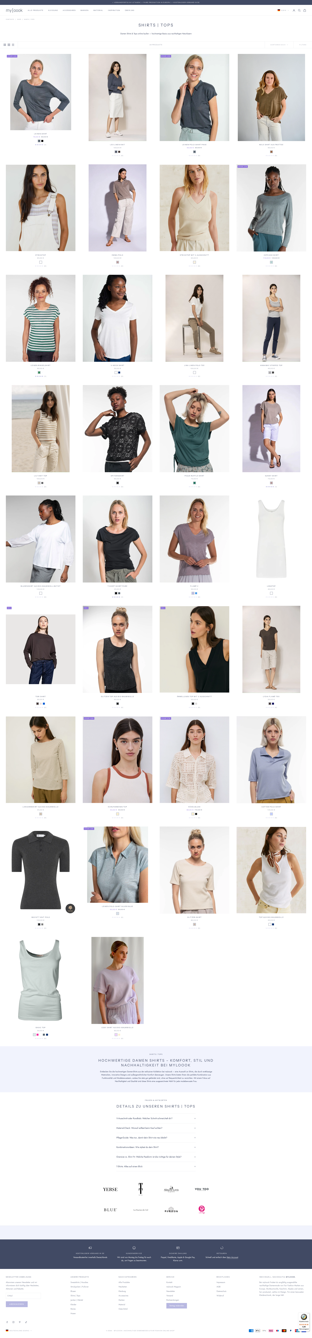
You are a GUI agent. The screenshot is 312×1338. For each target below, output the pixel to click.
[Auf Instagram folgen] (13, 1322)
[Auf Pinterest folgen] (20, 1322)
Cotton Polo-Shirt (271, 807)
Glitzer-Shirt (194, 917)
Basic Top (41, 1027)
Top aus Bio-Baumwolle (271, 917)
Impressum (221, 1282)
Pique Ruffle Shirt (194, 476)
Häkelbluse (194, 807)
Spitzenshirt (117, 476)
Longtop (271, 586)
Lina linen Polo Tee (194, 365)
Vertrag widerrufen (176, 1305)
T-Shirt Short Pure (117, 586)
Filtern (302, 45)
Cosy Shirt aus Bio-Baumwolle (118, 1027)
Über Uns (129, 10)
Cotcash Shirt (271, 255)
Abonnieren (16, 1304)
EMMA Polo (117, 255)
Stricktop (40, 255)
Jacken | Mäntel (77, 1300)
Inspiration (114, 10)
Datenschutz (221, 1291)
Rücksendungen (172, 1300)
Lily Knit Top (40, 476)
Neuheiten (123, 1286)
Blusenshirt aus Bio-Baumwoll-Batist (41, 586)
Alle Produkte (35, 10)
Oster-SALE (123, 1308)
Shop (19, 19)
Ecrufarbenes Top (117, 807)
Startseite (10, 19)
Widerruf (220, 1295)
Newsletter (170, 1291)
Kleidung (53, 10)
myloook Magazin (173, 1286)
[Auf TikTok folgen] (26, 1322)
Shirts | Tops (29, 19)
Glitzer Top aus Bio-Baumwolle (117, 696)
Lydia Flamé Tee (271, 696)
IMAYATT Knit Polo (40, 917)
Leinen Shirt (40, 134)
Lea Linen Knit (117, 145)
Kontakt (169, 1282)
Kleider (73, 1304)
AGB (218, 1286)
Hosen (73, 1313)
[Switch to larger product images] (5, 44)
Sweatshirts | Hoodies (79, 1282)
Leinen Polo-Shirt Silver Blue (117, 906)
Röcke (73, 1308)
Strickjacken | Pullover (80, 1286)
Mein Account (232, 1257)
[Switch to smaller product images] (9, 44)
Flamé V (194, 586)
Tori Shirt (40, 696)
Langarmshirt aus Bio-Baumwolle (41, 807)
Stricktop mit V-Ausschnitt (194, 255)
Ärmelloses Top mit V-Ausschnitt (194, 696)
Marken (85, 10)
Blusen (73, 1291)
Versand (169, 1295)
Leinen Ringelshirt (41, 365)
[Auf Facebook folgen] (7, 1322)
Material (98, 10)
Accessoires (69, 10)
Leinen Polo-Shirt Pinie (194, 145)
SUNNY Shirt (271, 476)
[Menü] (308, 1313)
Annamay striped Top (271, 365)
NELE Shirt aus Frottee (271, 145)
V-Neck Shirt (117, 365)
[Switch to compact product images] (13, 44)
